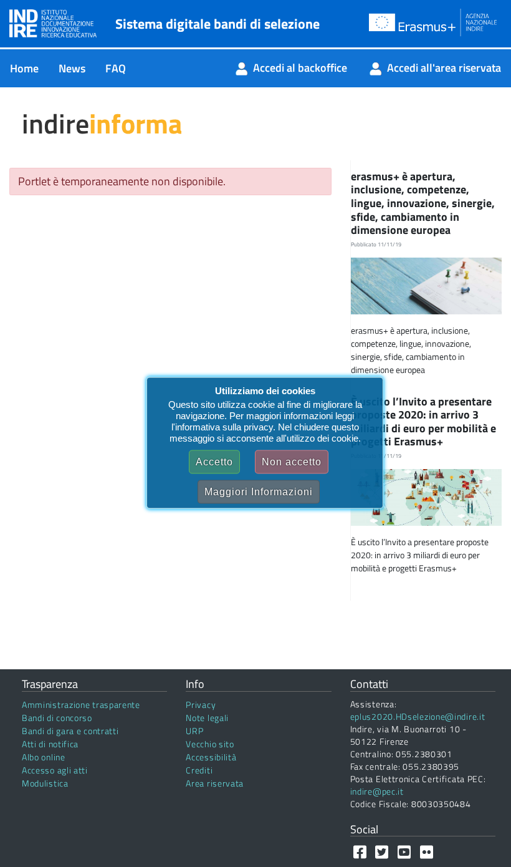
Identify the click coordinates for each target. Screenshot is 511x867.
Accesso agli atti (55, 770)
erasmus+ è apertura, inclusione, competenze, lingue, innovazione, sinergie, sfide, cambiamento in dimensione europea (423, 203)
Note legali (207, 717)
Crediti (199, 770)
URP (194, 730)
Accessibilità (211, 756)
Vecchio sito (210, 743)
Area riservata (215, 783)
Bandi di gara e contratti (70, 730)
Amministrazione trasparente (81, 704)
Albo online (43, 756)
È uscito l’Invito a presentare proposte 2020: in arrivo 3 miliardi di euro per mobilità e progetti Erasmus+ (423, 421)
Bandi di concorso (57, 717)
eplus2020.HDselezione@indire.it (417, 716)
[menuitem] (24, 68)
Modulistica (45, 783)
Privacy (201, 704)
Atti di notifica (50, 743)
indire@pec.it (377, 791)
